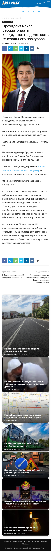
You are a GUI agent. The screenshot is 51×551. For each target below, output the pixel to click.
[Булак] (11, 3)
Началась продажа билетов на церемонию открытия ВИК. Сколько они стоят (25, 502)
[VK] (32, 48)
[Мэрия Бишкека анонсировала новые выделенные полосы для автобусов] (25, 407)
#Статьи (27, 541)
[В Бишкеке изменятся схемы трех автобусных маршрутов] (25, 437)
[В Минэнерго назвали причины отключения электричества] (25, 522)
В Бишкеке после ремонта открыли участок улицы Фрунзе (21, 350)
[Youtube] (39, 12)
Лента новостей (15, 18)
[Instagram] (17, 12)
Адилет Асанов (10, 43)
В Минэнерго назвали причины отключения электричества (19, 528)
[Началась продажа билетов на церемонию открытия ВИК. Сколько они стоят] (25, 493)
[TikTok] (28, 12)
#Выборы (25, 544)
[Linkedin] (26, 48)
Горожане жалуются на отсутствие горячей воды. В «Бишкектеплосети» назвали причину (37, 279)
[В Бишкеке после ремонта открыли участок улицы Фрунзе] (25, 326)
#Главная (8, 541)
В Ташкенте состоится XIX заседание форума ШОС (13, 276)
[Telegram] (23, 12)
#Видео (44, 541)
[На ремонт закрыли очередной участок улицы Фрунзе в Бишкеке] (25, 465)
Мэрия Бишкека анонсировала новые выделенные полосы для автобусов (22, 416)
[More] (37, 48)
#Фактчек (35, 541)
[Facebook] (12, 12)
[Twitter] (33, 12)
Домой (4, 18)
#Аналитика (17, 541)
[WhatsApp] (15, 48)
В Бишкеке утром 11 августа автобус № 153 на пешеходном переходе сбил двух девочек (24, 384)
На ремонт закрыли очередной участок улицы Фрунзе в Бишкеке (24, 471)
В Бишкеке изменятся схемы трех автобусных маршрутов (21, 444)
